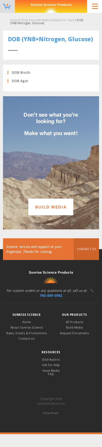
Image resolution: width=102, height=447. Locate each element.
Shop (24, 20)
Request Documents (74, 333)
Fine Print (51, 413)
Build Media (74, 327)
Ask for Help (51, 365)
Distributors (51, 359)
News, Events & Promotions (26, 333)
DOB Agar (20, 81)
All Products (74, 322)
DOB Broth (21, 72)
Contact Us (86, 249)
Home (14, 20)
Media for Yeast (64, 20)
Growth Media (40, 20)
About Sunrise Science (26, 327)
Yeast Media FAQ (51, 372)
